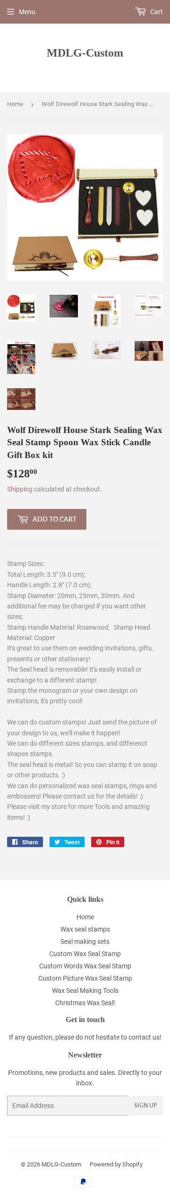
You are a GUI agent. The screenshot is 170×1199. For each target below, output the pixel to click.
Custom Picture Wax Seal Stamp (85, 978)
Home (15, 104)
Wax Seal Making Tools (85, 990)
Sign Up (145, 1105)
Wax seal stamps (85, 929)
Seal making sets (85, 941)
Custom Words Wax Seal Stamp (85, 966)
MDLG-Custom (85, 52)
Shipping (20, 489)
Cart (156, 12)
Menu (27, 12)
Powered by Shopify (116, 1164)
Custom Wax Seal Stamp (85, 954)
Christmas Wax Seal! (85, 1003)
